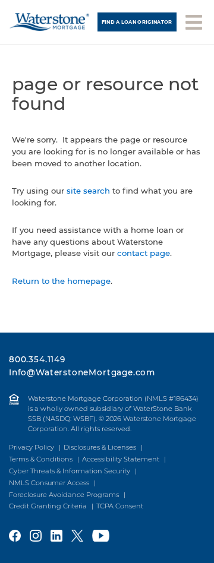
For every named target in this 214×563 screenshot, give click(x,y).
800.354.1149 (37, 359)
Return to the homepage (61, 281)
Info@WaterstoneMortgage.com (82, 372)
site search (88, 190)
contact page (143, 253)
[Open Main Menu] (193, 21)
